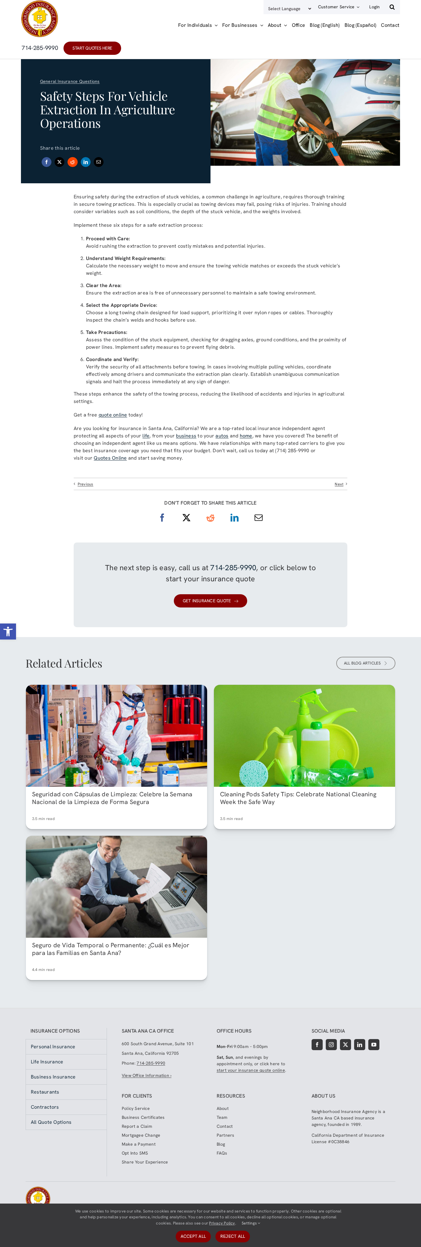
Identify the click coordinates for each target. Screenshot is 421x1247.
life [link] (145, 436)
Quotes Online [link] (110, 458)
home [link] (246, 436)
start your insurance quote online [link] (251, 1070)
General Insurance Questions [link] (70, 81)
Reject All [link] (232, 1236)
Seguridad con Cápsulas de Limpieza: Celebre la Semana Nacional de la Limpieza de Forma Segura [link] (112, 798)
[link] (8, 632)
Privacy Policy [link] (222, 1223)
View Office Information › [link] (146, 1075)
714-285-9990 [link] (233, 567)
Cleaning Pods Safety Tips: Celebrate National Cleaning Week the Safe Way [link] (298, 798)
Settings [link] (250, 1223)
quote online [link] (113, 415)
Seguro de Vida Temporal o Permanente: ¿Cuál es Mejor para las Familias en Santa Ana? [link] (110, 949)
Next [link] (339, 484)
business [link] (186, 436)
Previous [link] (85, 484)
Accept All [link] (193, 1236)
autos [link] (221, 436)
